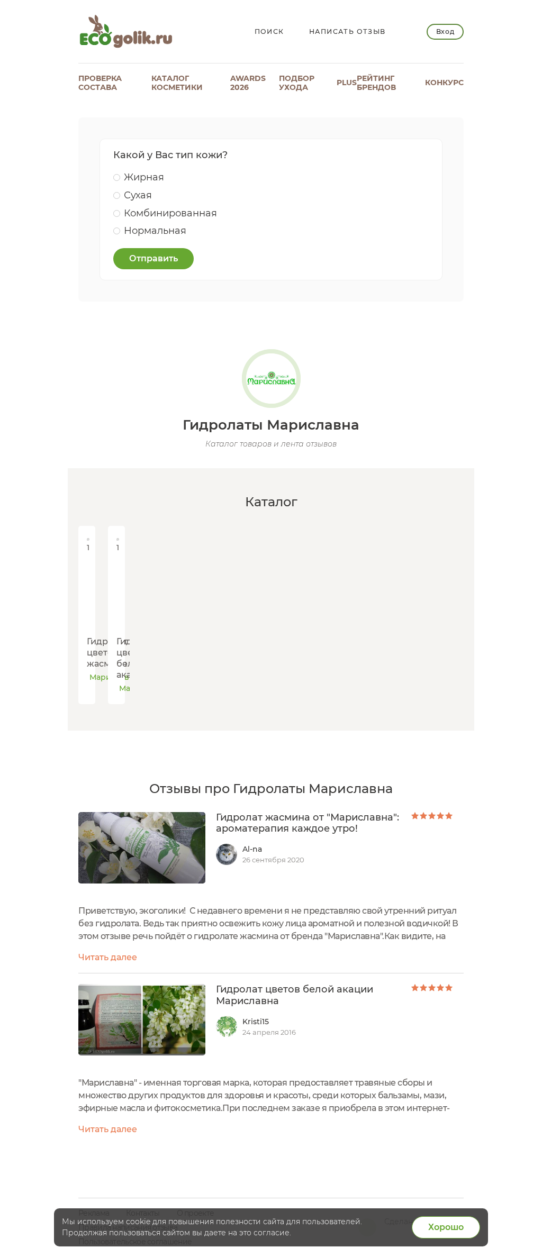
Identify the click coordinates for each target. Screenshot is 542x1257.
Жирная (144, 177)
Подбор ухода (296, 83)
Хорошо (446, 1227)
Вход (445, 31)
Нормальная (155, 230)
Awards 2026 (248, 83)
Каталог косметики (177, 83)
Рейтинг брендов (376, 83)
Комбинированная (170, 213)
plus (347, 82)
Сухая (138, 195)
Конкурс (444, 82)
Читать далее (107, 957)
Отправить (153, 258)
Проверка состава (100, 83)
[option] (85, 615)
